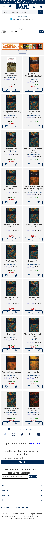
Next (30, 429)
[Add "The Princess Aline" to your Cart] (16, 312)
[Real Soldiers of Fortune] (11, 363)
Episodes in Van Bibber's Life (33, 149)
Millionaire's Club (28, 19)
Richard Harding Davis (12, 77)
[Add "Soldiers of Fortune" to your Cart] (16, 239)
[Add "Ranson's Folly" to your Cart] (16, 164)
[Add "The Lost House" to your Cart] (39, 126)
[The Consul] (11, 325)
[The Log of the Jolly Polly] (11, 103)
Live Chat (35, 443)
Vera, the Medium (11, 186)
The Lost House (34, 112)
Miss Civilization (33, 408)
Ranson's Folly (11, 148)
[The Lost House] (33, 103)
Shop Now (22, 52)
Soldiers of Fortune (11, 224)
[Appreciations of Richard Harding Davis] (33, 65)
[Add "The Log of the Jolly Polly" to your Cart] (16, 126)
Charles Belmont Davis (36, 193)
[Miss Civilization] (33, 399)
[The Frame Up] (11, 252)
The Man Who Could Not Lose (33, 335)
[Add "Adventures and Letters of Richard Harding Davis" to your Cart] (39, 202)
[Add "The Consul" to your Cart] (16, 350)
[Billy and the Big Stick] (33, 215)
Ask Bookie (17, 19)
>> (35, 429)
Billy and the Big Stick (34, 224)
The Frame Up (11, 261)
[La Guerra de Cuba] (11, 65)
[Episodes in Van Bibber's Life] (33, 139)
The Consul (11, 334)
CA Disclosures (16, 518)
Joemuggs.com (26, 516)
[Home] (22, 6)
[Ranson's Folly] (11, 139)
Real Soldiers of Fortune (11, 372)
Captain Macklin (34, 297)
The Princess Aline (11, 297)
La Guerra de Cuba (11, 74)
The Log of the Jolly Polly (11, 112)
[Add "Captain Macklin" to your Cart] (39, 312)
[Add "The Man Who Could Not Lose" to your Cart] (39, 350)
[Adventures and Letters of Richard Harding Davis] (33, 177)
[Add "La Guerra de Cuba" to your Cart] (16, 90)
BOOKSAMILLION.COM (10, 516)
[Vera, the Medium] (11, 177)
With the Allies (33, 372)
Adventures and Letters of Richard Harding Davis (33, 187)
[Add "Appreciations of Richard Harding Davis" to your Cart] (39, 90)
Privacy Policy (28, 518)
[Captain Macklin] (33, 288)
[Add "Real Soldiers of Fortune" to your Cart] (16, 386)
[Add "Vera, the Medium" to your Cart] (16, 202)
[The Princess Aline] (11, 288)
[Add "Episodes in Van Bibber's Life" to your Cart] (39, 164)
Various (34, 79)
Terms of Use (38, 516)
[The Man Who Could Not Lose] (33, 325)
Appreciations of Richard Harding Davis (33, 75)
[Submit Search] (40, 12)
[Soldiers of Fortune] (11, 215)
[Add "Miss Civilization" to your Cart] (39, 423)
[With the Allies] (33, 363)
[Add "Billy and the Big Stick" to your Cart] (39, 239)
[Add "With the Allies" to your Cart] (39, 386)
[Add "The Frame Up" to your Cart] (16, 275)
